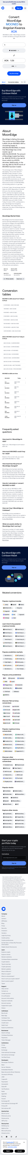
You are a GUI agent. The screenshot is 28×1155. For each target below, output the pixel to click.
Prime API (4, 1106)
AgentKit (4, 1094)
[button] (25, 8)
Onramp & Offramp (7, 1074)
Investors (4, 930)
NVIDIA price (5, 1126)
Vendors (3, 933)
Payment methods (6, 1001)
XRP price (4, 1120)
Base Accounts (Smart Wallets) (10, 1072)
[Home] (2, 8)
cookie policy (10, 1142)
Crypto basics (5, 962)
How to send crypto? (7, 981)
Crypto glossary (6, 966)
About (3, 916)
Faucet (3, 1098)
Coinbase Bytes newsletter (9, 959)
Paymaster (4, 1081)
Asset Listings (5, 1033)
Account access (6, 1003)
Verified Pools (5, 1057)
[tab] (4, 82)
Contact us (4, 991)
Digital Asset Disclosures (9, 947)
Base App (4, 1015)
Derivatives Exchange (7, 1055)
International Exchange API (9, 1103)
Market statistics (6, 957)
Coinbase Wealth (6, 1020)
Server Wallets (6, 1067)
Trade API (4, 1079)
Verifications (5, 1089)
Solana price (5, 1118)
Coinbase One (5, 1018)
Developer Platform (7, 1062)
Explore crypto (5, 952)
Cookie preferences (7, 940)
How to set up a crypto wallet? (10, 978)
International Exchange (8, 1052)
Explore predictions (7, 1027)
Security (4, 928)
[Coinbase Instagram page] (11, 1137)
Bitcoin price (5, 1113)
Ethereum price (6, 1116)
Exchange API (5, 1101)
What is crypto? (6, 974)
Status (3, 1008)
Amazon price (5, 1133)
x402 (2, 1077)
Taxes (3, 983)
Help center (5, 988)
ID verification (5, 996)
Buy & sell (4, 1013)
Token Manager (6, 1040)
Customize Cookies (12, 1147)
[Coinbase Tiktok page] (16, 1137)
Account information (7, 998)
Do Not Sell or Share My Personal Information (11, 943)
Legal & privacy (6, 935)
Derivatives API (6, 1108)
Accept (20, 1151)
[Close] (24, 1142)
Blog (2, 923)
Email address (5, 854)
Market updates (6, 969)
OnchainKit (4, 1084)
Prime (3, 1045)
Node (3, 1091)
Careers (3, 918)
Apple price (4, 1128)
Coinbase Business (7, 1035)
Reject (8, 1151)
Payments (4, 1037)
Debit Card (4, 1025)
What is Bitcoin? (6, 971)
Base (2, 1065)
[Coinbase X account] (1, 1137)
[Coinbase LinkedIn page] (6, 1137)
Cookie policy (5, 938)
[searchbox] (14, 66)
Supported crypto (6, 1005)
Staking (3, 1047)
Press (3, 926)
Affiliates (4, 921)
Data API (4, 1086)
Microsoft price (6, 1130)
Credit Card (4, 1023)
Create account (6, 993)
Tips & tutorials (6, 964)
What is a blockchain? (7, 976)
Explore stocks (5, 954)
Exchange (4, 1050)
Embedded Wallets (7, 1069)
